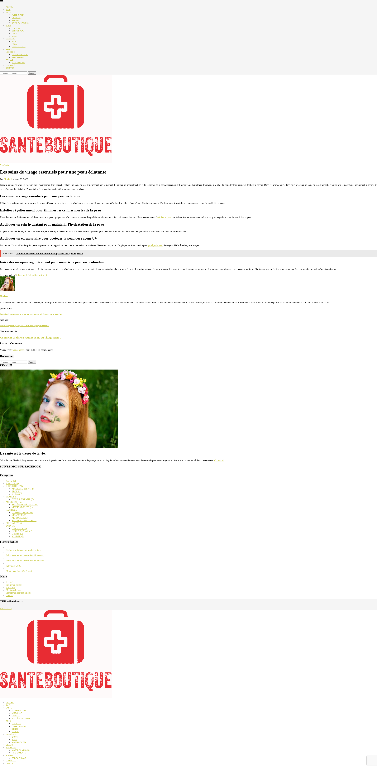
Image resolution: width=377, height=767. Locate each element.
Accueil (9, 582)
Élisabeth (8, 179)
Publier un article (14, 585)
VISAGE (15, 36)
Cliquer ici (219, 460)
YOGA (14, 44)
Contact (9, 595)
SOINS (8, 26)
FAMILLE (9, 60)
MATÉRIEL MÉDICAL (20, 55)
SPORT (15, 41)
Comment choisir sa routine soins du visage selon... (30, 337)
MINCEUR (16, 20)
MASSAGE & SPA (18, 47)
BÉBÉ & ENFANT (18, 63)
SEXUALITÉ (10, 65)
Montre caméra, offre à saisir (19, 571)
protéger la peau (155, 245)
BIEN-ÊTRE (10, 39)
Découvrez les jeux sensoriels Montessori (25, 555)
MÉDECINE (10, 52)
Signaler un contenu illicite (18, 593)
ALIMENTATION (18, 15)
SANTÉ (8, 12)
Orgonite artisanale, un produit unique (23, 550)
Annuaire (10, 587)
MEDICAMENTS (18, 57)
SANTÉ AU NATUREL (20, 23)
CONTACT (10, 68)
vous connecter (18, 350)
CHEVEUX (16, 28)
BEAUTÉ (9, 49)
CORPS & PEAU (18, 31)
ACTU (8, 10)
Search (32, 73)
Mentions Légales (14, 590)
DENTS (14, 33)
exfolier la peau (164, 217)
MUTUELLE (16, 18)
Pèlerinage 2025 (13, 566)
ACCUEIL (9, 7)
